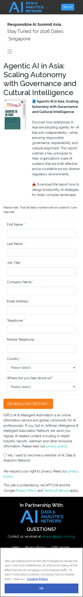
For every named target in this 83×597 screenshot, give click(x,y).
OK (41, 588)
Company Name (20, 282)
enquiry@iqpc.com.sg (58, 536)
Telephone (16, 320)
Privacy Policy (26, 490)
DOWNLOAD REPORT (28, 403)
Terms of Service (56, 490)
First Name (16, 224)
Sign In (67, 7)
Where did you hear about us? (29, 378)
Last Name (16, 244)
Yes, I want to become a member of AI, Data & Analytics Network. (39, 457)
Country (14, 359)
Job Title (14, 263)
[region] (41, 572)
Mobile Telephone (20, 339)
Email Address (18, 301)
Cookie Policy (37, 579)
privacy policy (56, 446)
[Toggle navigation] (10, 51)
